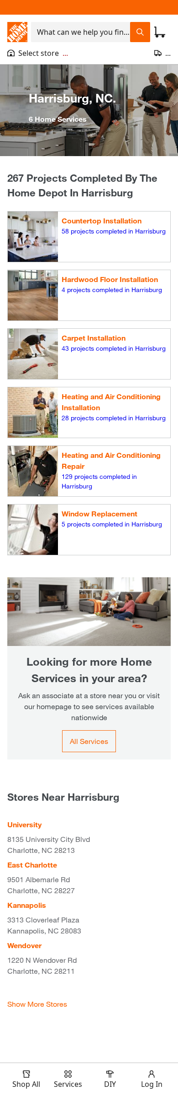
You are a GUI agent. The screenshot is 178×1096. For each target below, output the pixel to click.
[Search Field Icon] (140, 32)
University (24, 824)
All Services (89, 741)
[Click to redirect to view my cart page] (159, 32)
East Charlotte (32, 864)
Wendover (24, 945)
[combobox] (80, 32)
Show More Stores (37, 1003)
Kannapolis (26, 905)
